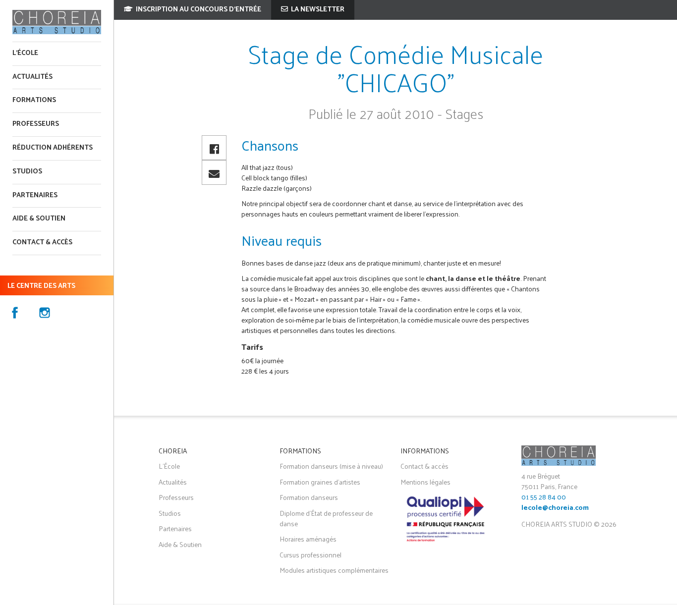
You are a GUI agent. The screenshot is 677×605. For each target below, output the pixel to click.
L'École (25, 53)
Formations (34, 100)
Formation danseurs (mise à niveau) (331, 466)
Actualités (32, 77)
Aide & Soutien (180, 544)
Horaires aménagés (308, 539)
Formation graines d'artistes (320, 482)
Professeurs (35, 124)
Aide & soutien (38, 218)
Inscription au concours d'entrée (197, 9)
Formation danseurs (309, 497)
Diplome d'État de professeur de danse (326, 518)
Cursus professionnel (310, 555)
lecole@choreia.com (555, 508)
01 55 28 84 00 (543, 497)
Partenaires (34, 195)
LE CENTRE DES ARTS (41, 286)
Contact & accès (42, 242)
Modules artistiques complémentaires (334, 570)
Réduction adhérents (52, 148)
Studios (27, 171)
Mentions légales (425, 482)
